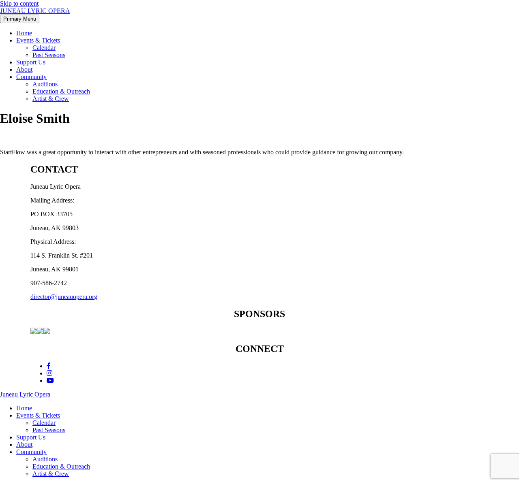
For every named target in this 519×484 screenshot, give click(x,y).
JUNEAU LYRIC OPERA (35, 10)
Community (31, 76)
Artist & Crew (50, 98)
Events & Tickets (38, 40)
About (24, 69)
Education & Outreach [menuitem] (61, 466)
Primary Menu (19, 19)
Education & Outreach (61, 91)
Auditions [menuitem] (45, 459)
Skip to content (19, 3)
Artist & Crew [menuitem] (50, 473)
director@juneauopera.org (63, 296)
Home (24, 33)
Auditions (45, 84)
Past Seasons (48, 54)
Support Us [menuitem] (30, 437)
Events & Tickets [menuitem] (38, 415)
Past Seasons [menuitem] (48, 429)
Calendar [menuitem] (44, 422)
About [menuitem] (24, 444)
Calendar (44, 47)
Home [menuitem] (24, 408)
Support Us (30, 62)
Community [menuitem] (31, 451)
